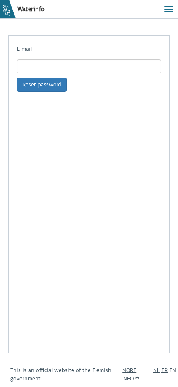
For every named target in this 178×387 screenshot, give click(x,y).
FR (164, 370)
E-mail (24, 48)
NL (156, 370)
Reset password (41, 84)
